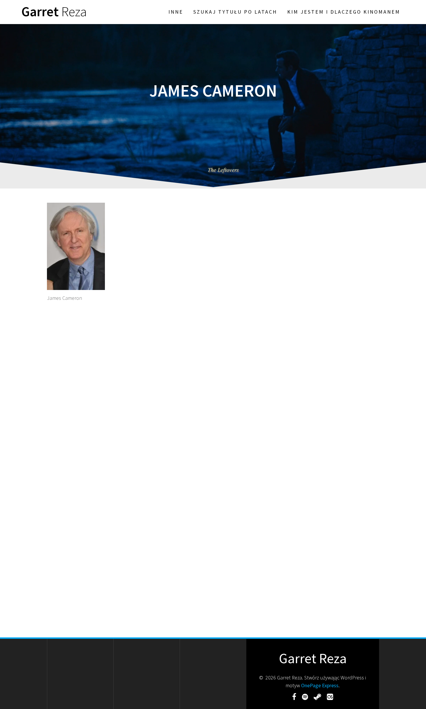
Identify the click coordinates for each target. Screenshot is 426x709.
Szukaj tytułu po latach (235, 11)
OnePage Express (319, 685)
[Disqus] (213, 385)
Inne (175, 11)
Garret (54, 12)
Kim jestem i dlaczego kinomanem (343, 11)
